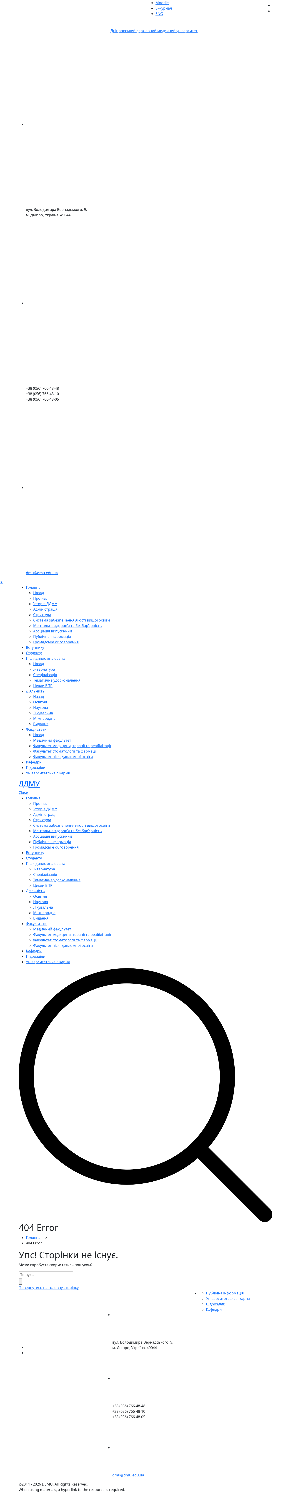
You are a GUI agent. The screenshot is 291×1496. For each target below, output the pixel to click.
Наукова (40, 707)
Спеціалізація (45, 674)
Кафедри (34, 762)
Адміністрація (45, 609)
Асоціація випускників (52, 631)
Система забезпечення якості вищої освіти (71, 620)
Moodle (162, 2)
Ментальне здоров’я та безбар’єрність (67, 625)
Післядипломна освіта (45, 658)
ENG (159, 13)
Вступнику (35, 647)
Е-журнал (164, 8)
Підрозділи (35, 767)
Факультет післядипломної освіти (63, 756)
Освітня (40, 702)
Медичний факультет (52, 740)
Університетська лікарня (48, 773)
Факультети (36, 729)
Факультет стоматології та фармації (65, 751)
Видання (40, 723)
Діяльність (35, 691)
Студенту (34, 652)
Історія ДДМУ (45, 603)
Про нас (40, 598)
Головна (33, 587)
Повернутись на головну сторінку (49, 1287)
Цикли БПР (43, 685)
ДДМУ (29, 783)
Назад (38, 592)
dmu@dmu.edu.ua (42, 572)
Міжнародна (44, 718)
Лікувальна (43, 712)
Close (23, 792)
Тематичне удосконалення (56, 680)
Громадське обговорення (56, 641)
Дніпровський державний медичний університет (154, 30)
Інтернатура (44, 669)
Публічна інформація (52, 636)
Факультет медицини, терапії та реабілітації (72, 745)
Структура (42, 614)
